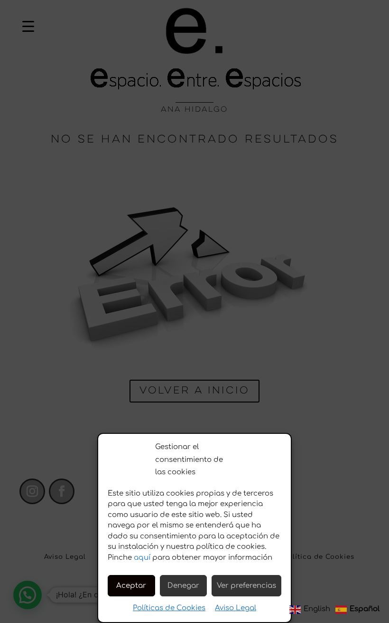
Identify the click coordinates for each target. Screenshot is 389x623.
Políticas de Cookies (169, 608)
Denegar (183, 586)
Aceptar (131, 586)
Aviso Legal (235, 608)
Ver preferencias (246, 586)
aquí (142, 558)
